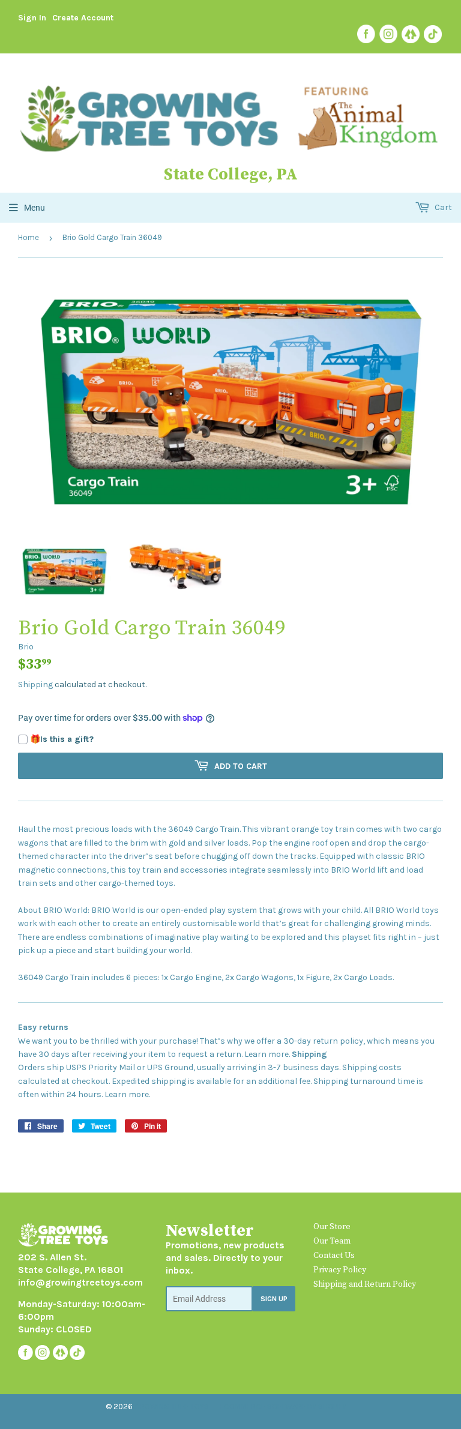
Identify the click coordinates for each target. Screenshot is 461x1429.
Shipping (35, 684)
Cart (442, 207)
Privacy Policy (339, 1270)
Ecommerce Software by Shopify (283, 1406)
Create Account (82, 18)
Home (28, 237)
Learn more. (267, 1054)
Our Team (332, 1241)
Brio (26, 647)
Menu (34, 207)
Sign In (32, 18)
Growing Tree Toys (171, 1406)
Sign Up (274, 1299)
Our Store (332, 1226)
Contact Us (334, 1255)
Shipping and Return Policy (364, 1284)
